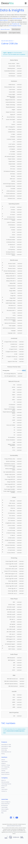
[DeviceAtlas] (7, 4)
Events (2, 787)
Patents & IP (4, 785)
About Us (3, 780)
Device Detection (5, 803)
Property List (15, 24)
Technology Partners (6, 784)
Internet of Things (5, 765)
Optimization (4, 761)
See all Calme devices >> (7, 41)
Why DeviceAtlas (5, 782)
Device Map (4, 750)
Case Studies (4, 807)
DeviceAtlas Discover (6, 751)
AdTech (3, 759)
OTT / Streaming (5, 767)
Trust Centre (4, 789)
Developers (4, 811)
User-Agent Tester (14, 32)
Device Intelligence (5, 801)
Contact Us (4, 791)
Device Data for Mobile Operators (15, 731)
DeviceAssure (4, 748)
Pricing (2, 753)
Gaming (3, 770)
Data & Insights (5, 809)
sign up (9, 52)
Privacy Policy (18, 825)
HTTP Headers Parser (15, 25)
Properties (4, 32)
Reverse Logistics (5, 772)
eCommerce (4, 768)
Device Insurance (5, 774)
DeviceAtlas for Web (6, 744)
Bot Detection (4, 805)
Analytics (3, 763)
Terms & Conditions (11, 825)
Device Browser (16, 18)
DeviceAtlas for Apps (6, 746)
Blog (2, 812)
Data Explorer (4, 20)
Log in (4, 52)
